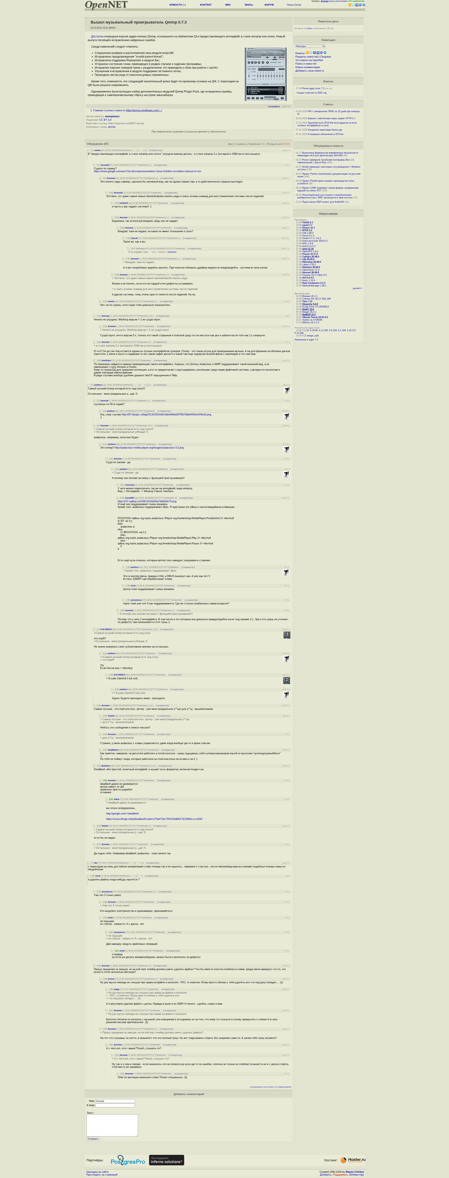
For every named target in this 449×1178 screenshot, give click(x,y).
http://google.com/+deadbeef (122, 813)
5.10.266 (299, 333)
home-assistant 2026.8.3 (314, 241)
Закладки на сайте (97, 1171)
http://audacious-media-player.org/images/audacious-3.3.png (149, 447)
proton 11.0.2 (309, 246)
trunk (133, 586)
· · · (141, 150)
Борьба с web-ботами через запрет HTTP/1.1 (331, 118)
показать (172, 252)
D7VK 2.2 (307, 230)
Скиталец (129, 485)
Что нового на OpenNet (309, 60)
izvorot (111, 979)
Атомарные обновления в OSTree (325, 134)
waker (116, 799)
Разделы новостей (306, 56)
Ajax (230, 144)
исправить (274, 106)
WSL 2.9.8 (307, 243)
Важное (328, 81)
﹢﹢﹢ (134, 150)
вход (332, 1)
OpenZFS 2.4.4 (310, 251)
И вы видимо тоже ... (152, 252)
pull (316, 335)
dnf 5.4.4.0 (308, 277)
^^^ (136, 165)
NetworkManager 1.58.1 (314, 285)
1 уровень (240, 144)
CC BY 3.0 (105, 119)
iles (95, 863)
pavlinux (98, 385)
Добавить (325, 1174)
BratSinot (106, 766)
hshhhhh (124, 203)
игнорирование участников (261, 1087)
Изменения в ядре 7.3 (306, 339)
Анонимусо (141, 248)
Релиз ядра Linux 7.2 (313, 88)
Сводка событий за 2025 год (312, 92)
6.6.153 (333, 330)
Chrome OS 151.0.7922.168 (316, 298)
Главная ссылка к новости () (127, 110)
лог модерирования (282, 1087)
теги (297, 4)
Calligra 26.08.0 (310, 256)
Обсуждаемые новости (328, 145)
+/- (263, 144)
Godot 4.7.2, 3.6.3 (311, 238)
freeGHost (106, 360)
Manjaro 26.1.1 (309, 296)
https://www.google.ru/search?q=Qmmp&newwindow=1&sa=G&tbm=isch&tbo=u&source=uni (147, 171)
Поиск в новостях (306, 63)
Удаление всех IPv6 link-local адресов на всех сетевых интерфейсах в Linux (327, 124)
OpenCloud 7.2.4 (310, 269)
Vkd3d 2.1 (307, 222)
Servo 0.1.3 (308, 235)
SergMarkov (113, 750)
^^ (133, 165)
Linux (309, 28)
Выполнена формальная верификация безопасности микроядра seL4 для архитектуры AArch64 (327, 154)
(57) (106, 143)
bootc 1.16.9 (308, 280)
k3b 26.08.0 (308, 259)
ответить (126, 150)
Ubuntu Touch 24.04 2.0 (315, 317)
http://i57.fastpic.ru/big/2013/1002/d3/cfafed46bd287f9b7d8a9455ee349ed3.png (166, 414)
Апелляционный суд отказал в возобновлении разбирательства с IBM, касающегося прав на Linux (325, 196)
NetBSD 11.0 (309, 314)
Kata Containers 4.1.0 (313, 283)
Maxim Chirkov (355, 1171)
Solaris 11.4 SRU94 (312, 319)
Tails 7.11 (307, 301)
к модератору (156, 150)
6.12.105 (323, 330)
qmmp (111, 126)
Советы (328, 104)
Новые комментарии (307, 67)
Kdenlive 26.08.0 (311, 267)
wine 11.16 (308, 248)
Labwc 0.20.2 (309, 264)
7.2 (304, 335)
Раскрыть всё (275, 144)
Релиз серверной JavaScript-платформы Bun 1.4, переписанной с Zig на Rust (325, 161)
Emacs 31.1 (308, 227)
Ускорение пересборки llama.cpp (325, 129)
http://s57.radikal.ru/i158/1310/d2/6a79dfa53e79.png (147, 501)
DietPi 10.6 (308, 309)
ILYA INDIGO (106, 629)
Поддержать (340, 1174)
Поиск (290, 4)
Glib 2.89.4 (307, 233)
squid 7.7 (307, 225)
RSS (287, 144)
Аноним (123, 217)
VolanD (111, 716)
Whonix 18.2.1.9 (310, 322)
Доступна (97, 36)
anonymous (112, 116)
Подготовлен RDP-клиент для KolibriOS (323, 202)
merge (310, 335)
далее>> (357, 288)
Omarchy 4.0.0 (310, 304)
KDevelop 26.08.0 (311, 262)
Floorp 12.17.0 (310, 254)
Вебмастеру (356, 1174)
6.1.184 (342, 330)
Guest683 (129, 498)
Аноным (111, 178)
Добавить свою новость (309, 70)
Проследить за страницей (102, 1174)
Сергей (134, 238)
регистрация (341, 1)
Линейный (254, 144)
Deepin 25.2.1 (309, 312)
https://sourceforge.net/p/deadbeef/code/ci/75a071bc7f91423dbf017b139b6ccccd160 (154, 819)
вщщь (116, 989)
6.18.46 (314, 330)
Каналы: (300, 53)
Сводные (325, 56)
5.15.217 (351, 330)
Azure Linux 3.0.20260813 (315, 306)
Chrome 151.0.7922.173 (314, 275)
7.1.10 (305, 330)
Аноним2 (104, 165)
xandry (97, 150)
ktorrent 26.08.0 (310, 272)
